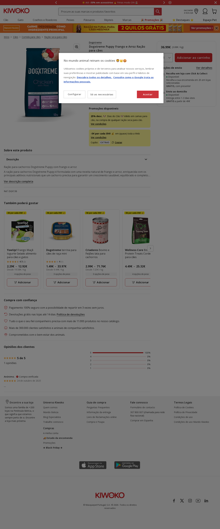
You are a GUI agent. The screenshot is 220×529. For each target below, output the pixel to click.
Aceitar (147, 94)
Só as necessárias (101, 94)
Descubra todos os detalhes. (94, 77)
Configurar (74, 94)
